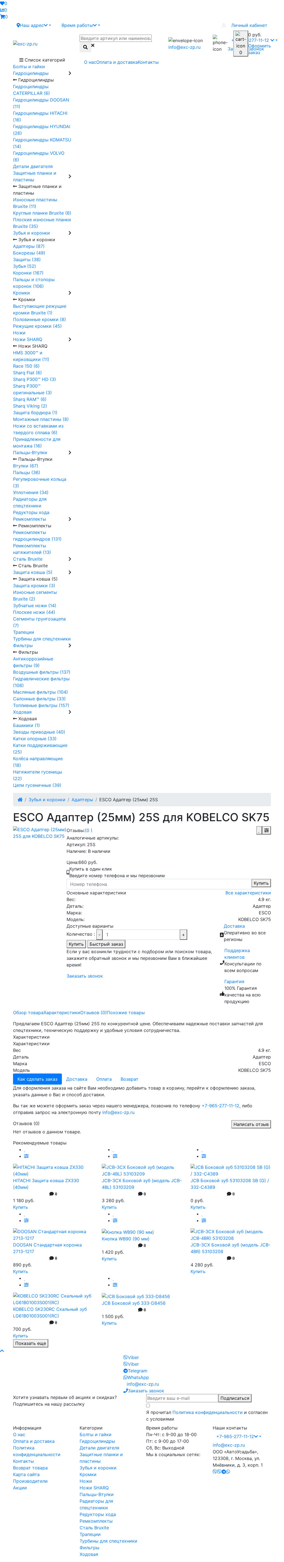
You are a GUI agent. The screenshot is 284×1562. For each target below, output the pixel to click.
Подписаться (234, 1398)
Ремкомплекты (96, 1521)
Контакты (148, 62)
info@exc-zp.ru (184, 47)
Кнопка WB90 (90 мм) (125, 1239)
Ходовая (89, 1554)
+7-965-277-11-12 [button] (235, 1436)
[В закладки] (259, 830)
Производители (30, 1481)
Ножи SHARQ (94, 1487)
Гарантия (234, 981)
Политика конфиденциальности (208, 1412)
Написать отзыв (251, 1124)
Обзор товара (28, 1012)
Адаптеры (82, 799)
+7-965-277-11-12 (220, 1105)
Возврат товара (30, 1468)
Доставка (234, 926)
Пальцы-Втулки (97, 1494)
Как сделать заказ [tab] (37, 1079)
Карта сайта (26, 1474)
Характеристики (62, 1012)
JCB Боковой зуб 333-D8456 (134, 1303)
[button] (34, 25)
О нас (90, 62)
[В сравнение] (266, 830)
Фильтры (89, 1547)
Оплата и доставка (117, 62)
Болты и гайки (95, 1434)
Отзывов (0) (93, 1012)
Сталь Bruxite (94, 1527)
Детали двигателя (99, 1448)
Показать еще (30, 1343)
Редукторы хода (98, 1514)
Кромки (88, 1474)
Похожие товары (126, 1012)
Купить (261, 883)
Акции (20, 1487)
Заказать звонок (85, 976)
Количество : (81, 934)
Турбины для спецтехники (108, 1541)
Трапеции (90, 1534)
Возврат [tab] (129, 1079)
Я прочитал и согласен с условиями (207, 1416)
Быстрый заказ (106, 944)
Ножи (86, 1481)
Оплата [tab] (104, 1079)
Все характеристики (248, 893)
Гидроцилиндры (97, 1441)
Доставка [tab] (76, 1079)
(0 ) (88, 830)
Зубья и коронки (47, 799)
